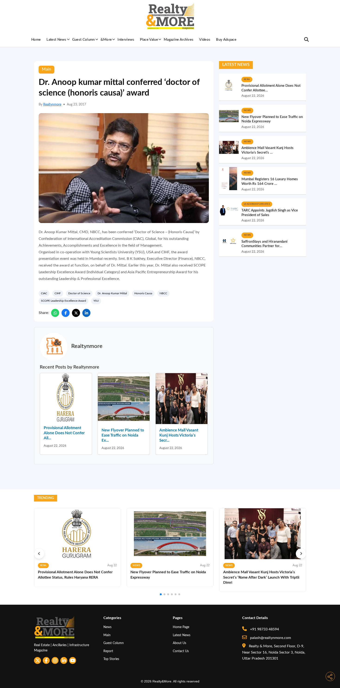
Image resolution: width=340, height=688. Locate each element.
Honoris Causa (143, 293)
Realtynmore (52, 104)
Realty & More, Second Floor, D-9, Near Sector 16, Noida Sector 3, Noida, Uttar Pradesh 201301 (273, 652)
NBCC (163, 293)
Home (36, 39)
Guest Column (83, 39)
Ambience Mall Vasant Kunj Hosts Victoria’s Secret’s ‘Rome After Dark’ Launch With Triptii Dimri (261, 577)
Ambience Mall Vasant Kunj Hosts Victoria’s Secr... (178, 435)
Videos (204, 39)
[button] (39, 554)
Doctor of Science (79, 293)
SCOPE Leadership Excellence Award (63, 300)
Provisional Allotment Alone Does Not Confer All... (64, 433)
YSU (96, 300)
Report (108, 651)
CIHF (58, 293)
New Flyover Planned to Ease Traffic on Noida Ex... (123, 435)
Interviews (125, 39)
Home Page (181, 627)
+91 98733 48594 (264, 629)
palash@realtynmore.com (270, 638)
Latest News (56, 39)
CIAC (44, 293)
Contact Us (181, 651)
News (107, 627)
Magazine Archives (178, 39)
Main (107, 635)
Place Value (149, 39)
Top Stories (111, 659)
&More (106, 39)
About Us (179, 643)
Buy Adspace (226, 39)
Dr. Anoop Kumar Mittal (112, 293)
